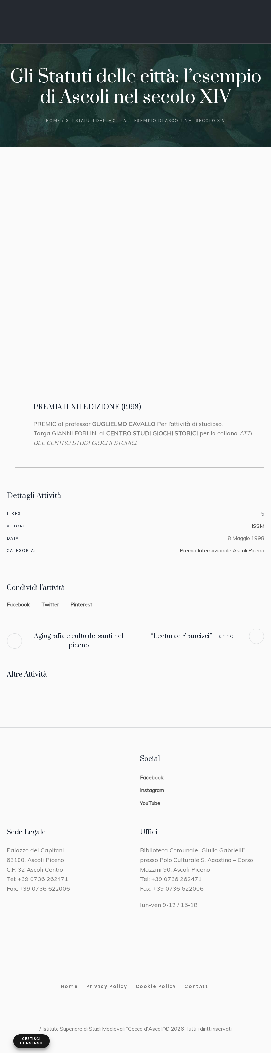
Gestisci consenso (31, 1041)
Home (53, 120)
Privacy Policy (106, 986)
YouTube (150, 803)
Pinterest (81, 604)
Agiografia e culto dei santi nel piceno (79, 641)
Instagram (152, 790)
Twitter (50, 604)
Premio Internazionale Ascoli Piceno (222, 550)
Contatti (197, 986)
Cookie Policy (156, 986)
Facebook (18, 604)
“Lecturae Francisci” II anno (192, 636)
